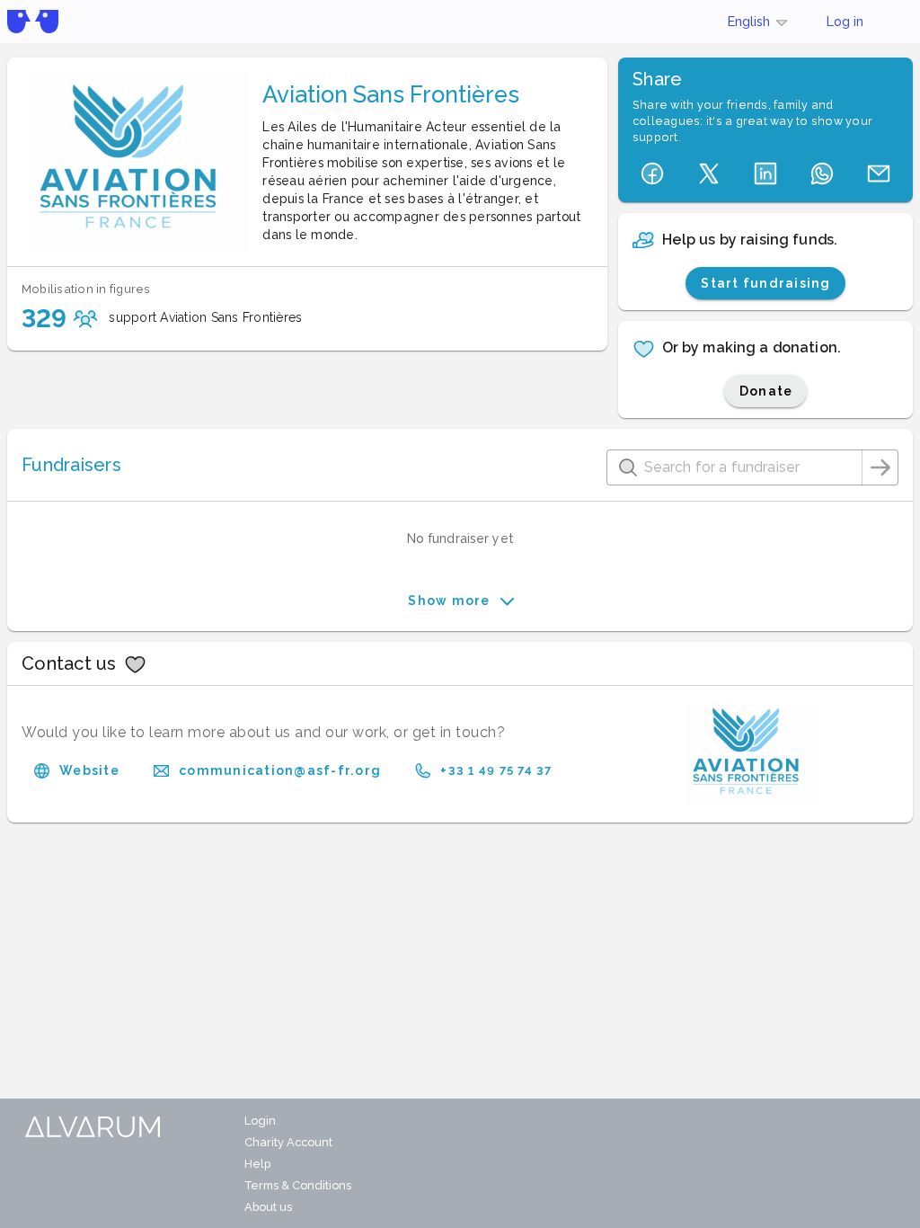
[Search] (880, 467)
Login (260, 1120)
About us (268, 1207)
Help (257, 1163)
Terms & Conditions (297, 1185)
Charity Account (288, 1142)
